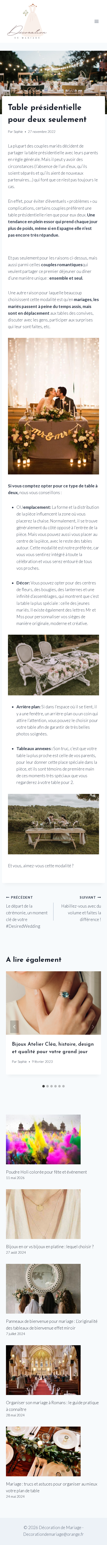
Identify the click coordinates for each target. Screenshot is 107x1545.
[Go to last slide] (14, 1026)
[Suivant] (92, 1026)
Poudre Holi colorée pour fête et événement (46, 1172)
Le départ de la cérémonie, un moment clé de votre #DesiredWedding (27, 912)
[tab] (43, 1086)
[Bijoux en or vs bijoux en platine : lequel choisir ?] (53, 1214)
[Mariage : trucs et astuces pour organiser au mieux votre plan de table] (53, 1451)
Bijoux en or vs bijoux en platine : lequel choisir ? (50, 1246)
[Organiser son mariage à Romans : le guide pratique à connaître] (53, 1370)
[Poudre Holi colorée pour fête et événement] (53, 1139)
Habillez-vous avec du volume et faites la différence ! (81, 908)
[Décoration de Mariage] (29, 21)
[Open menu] (96, 21)
